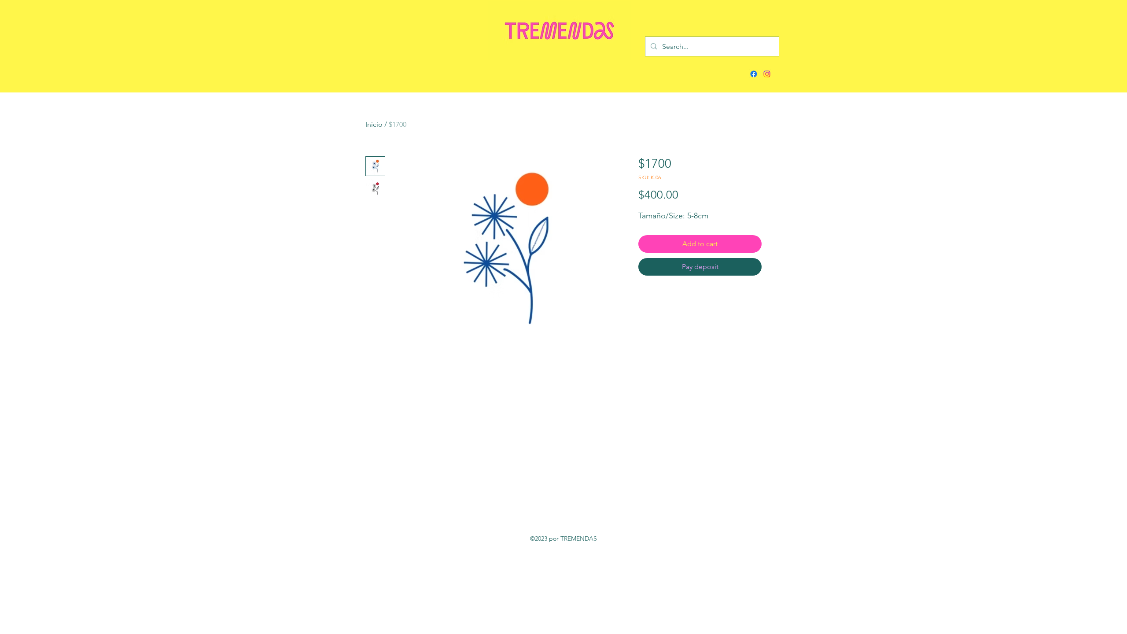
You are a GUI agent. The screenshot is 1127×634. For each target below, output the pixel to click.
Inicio (374, 124)
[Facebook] (753, 74)
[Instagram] (766, 74)
